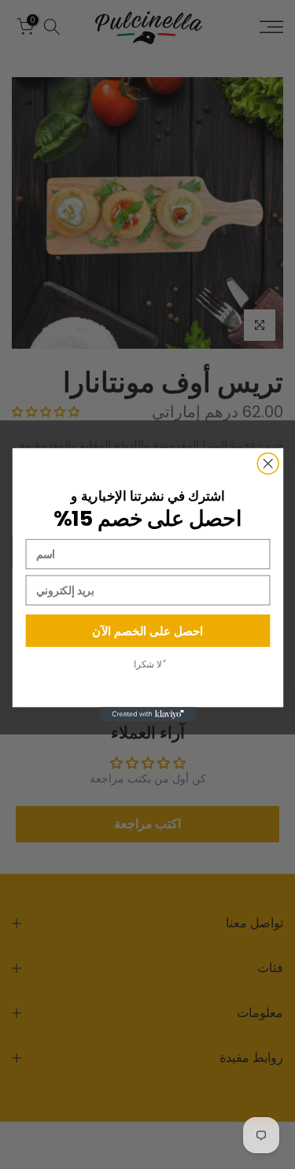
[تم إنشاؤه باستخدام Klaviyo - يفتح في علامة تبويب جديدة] (147, 714)
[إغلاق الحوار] (267, 463)
